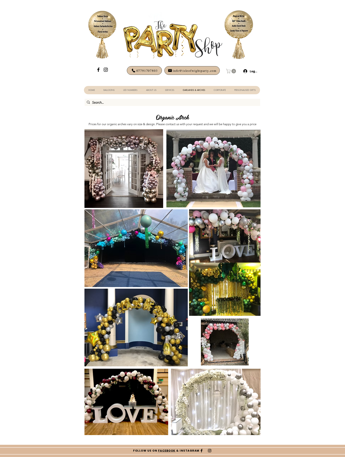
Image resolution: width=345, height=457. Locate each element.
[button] (231, 71)
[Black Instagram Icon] (106, 69)
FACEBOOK (167, 451)
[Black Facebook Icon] (98, 69)
